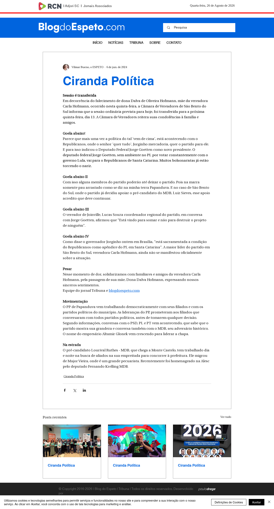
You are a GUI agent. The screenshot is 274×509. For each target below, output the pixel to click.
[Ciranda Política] (72, 441)
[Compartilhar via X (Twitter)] (74, 390)
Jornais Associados (97, 6)
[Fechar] (269, 502)
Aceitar (256, 502)
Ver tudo (225, 417)
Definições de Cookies (229, 502)
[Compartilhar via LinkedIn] (84, 390)
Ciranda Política (74, 376)
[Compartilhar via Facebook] (65, 390)
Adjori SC (72, 6)
